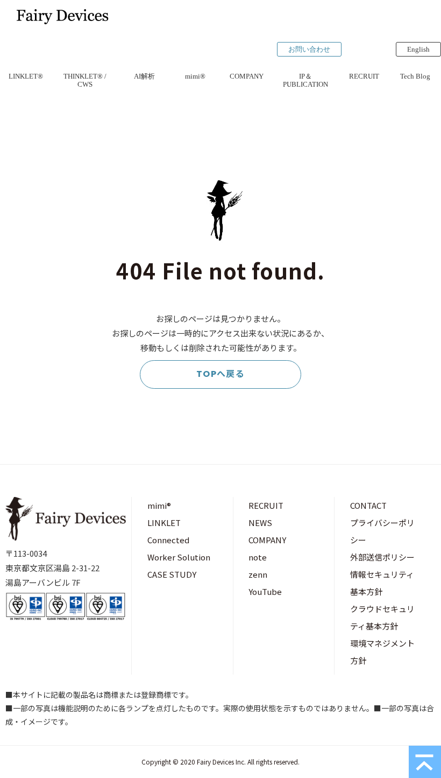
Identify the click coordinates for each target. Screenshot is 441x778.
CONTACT (368, 505)
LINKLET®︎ (26, 76)
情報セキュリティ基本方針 (382, 583)
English (418, 49)
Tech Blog (415, 76)
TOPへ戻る (220, 374)
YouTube (265, 591)
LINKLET (164, 522)
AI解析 (144, 76)
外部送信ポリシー (382, 557)
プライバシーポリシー (382, 531)
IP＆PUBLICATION (305, 80)
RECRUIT (364, 76)
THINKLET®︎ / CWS (84, 80)
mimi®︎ (195, 76)
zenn (257, 574)
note (257, 557)
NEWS (260, 522)
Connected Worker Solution (178, 548)
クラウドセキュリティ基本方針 (382, 617)
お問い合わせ (309, 49)
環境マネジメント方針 (382, 651)
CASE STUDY (171, 574)
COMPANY (247, 76)
